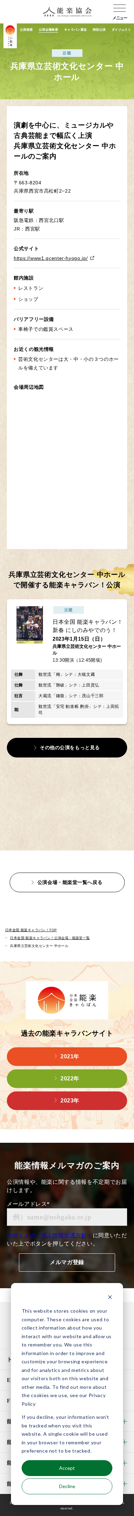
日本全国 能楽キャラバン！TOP (31, 930)
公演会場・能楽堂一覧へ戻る (69, 882)
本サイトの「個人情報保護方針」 (50, 1235)
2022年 (69, 1078)
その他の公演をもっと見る (70, 747)
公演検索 (26, 29)
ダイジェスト (121, 29)
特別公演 (99, 29)
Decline (67, 1486)
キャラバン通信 (75, 29)
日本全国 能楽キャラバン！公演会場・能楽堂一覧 (50, 938)
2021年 (69, 1056)
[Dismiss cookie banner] (110, 1298)
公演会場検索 (48, 29)
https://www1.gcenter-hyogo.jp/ (51, 258)
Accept (67, 1468)
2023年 (69, 1100)
